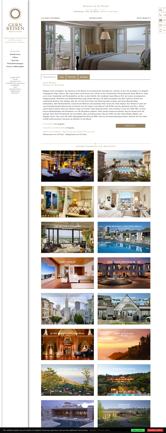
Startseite (15, 77)
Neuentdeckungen (15, 63)
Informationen (49, 77)
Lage (62, 77)
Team (15, 79)
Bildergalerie (95, 18)
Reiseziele (15, 51)
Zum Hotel (67, 167)
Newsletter (15, 81)
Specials (15, 60)
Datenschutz (15, 89)
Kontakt (15, 93)
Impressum (15, 91)
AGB (15, 87)
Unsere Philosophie (15, 66)
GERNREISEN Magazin (15, 83)
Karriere (15, 85)
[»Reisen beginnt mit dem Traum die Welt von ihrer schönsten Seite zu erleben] (15, 20)
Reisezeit (72, 77)
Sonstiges (84, 77)
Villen (15, 57)
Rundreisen (15, 54)
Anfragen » (130, 126)
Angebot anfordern (51, 18)
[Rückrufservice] (160, 30)
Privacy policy (104, 430)
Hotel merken (143, 18)
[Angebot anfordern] (160, 25)
